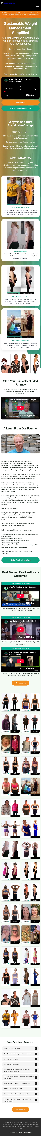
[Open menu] (37, 5)
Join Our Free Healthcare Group (20, 108)
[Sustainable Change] (8, 5)
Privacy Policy (13, 1132)
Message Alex (20, 102)
